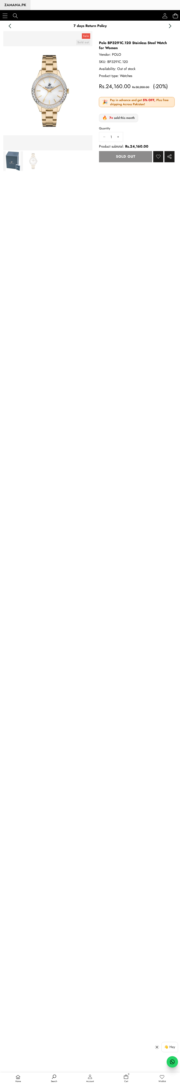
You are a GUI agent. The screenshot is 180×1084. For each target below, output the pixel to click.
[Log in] (165, 15)
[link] (162, 1079)
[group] (13, 161)
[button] (9, 25)
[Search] (15, 16)
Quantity (104, 128)
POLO (116, 54)
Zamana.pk (15, 4)
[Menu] (5, 16)
